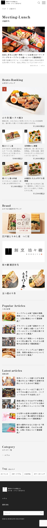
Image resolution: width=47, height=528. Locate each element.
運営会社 (5, 505)
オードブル (17, 474)
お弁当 (28, 474)
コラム (7, 455)
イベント (5, 474)
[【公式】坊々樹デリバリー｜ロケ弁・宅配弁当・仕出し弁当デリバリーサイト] (11, 3)
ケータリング (40, 474)
